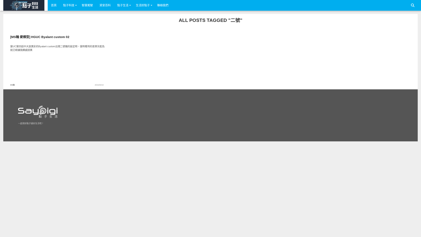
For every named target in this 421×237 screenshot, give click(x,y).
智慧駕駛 (87, 5)
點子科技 (68, 5)
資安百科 (105, 5)
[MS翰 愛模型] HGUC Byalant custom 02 (39, 37)
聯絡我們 (162, 5)
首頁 (54, 5)
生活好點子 (143, 5)
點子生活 (122, 5)
